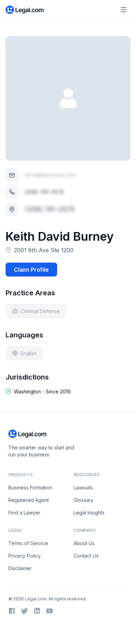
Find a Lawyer (24, 513)
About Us (84, 543)
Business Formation (30, 487)
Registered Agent (28, 500)
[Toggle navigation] (123, 10)
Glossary (83, 500)
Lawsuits (83, 487)
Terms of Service (28, 543)
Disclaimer (20, 568)
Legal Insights (89, 513)
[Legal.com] (25, 10)
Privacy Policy (24, 556)
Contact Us (86, 556)
